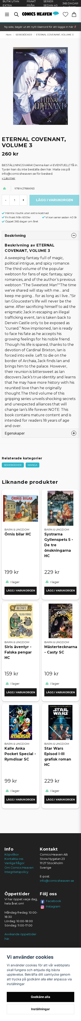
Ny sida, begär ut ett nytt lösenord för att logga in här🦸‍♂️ (40, 26)
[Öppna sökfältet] (16, 14)
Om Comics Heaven (19, 867)
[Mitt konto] (65, 14)
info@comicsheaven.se (57, 880)
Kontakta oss (13, 859)
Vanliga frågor (14, 863)
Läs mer (9, 178)
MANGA (32, 465)
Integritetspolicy (16, 872)
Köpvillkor (11, 854)
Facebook (53, 901)
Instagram (53, 906)
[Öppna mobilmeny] (7, 14)
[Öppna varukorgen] (74, 14)
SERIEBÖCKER (24, 34)
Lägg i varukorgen (20, 590)
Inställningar (40, 1009)
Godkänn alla (40, 997)
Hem (8, 34)
